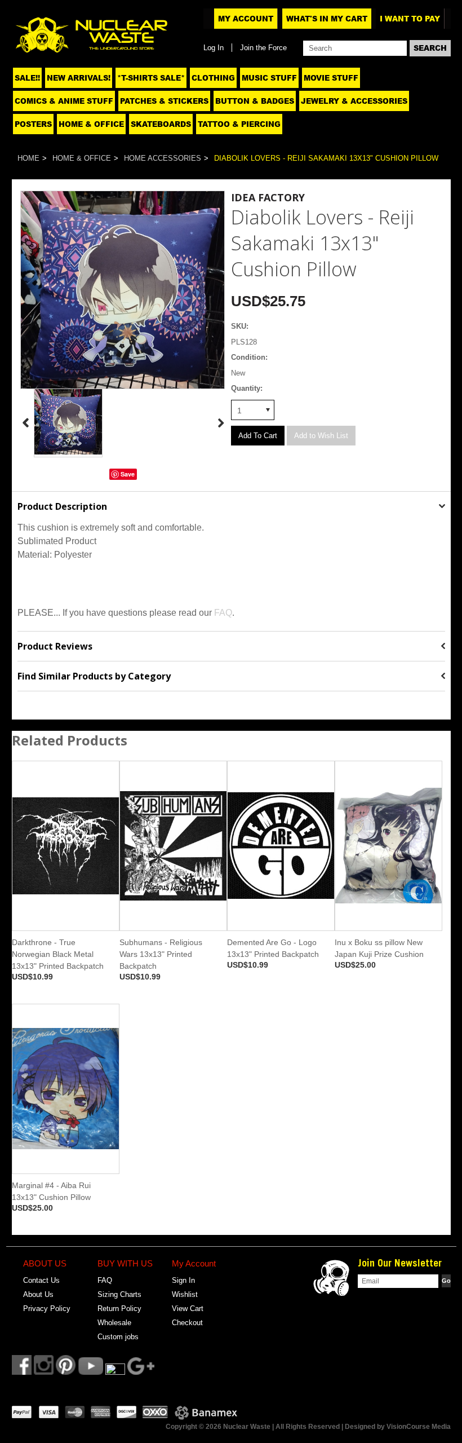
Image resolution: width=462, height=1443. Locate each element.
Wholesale (114, 1322)
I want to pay (410, 19)
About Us (38, 1294)
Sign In (183, 1280)
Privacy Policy (46, 1308)
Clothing (213, 78)
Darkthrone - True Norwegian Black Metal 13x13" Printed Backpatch (58, 954)
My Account (245, 19)
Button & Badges (254, 101)
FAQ (223, 612)
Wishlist (185, 1294)
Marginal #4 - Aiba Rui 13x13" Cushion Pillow (51, 1191)
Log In (213, 47)
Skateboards (161, 124)
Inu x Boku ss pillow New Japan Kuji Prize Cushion (379, 948)
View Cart (187, 1308)
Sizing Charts (119, 1294)
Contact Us (41, 1280)
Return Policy (119, 1308)
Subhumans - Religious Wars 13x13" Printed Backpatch (160, 954)
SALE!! (27, 78)
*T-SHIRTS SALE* (151, 78)
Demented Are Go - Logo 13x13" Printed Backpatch (273, 948)
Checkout (187, 1322)
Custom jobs (118, 1336)
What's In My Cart (326, 19)
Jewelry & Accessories (354, 101)
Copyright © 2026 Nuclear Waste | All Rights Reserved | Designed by (276, 1427)
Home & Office (91, 124)
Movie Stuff (331, 78)
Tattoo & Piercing (239, 124)
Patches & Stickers (164, 101)
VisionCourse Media (419, 1427)
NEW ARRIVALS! (78, 78)
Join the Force (263, 47)
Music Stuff (269, 78)
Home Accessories (162, 158)
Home (28, 158)
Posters (33, 124)
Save (128, 474)
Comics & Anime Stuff (64, 101)
